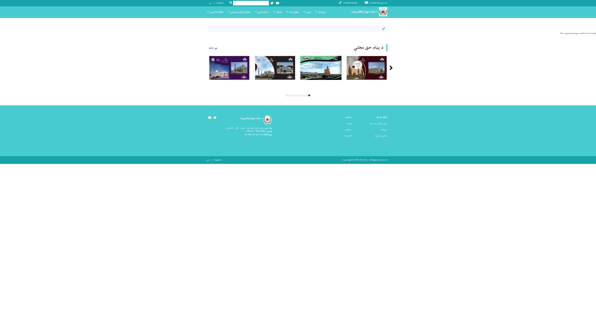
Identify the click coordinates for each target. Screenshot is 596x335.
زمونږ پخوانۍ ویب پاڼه (378, 123)
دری (210, 3)
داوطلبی (348, 130)
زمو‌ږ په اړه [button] (321, 12)
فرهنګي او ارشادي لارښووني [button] (240, 12)
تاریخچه (384, 130)
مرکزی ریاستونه (381, 136)
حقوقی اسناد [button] (294, 12)
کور (383, 29)
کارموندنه (348, 136)
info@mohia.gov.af (378, 3)
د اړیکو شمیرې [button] (263, 12)
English (220, 3)
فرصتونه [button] (279, 12)
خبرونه (349, 123)
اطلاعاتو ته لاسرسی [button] (216, 12)
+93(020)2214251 (350, 3)
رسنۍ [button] (308, 12)
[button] (309, 95)
